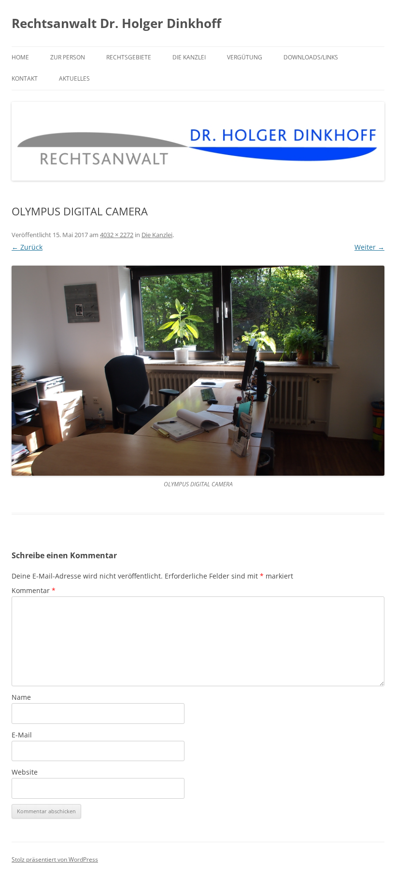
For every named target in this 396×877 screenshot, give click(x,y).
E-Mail (22, 734)
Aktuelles (74, 78)
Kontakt (25, 78)
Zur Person (67, 57)
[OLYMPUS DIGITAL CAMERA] (198, 371)
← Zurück (27, 247)
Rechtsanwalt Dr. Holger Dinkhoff (116, 23)
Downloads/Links (310, 57)
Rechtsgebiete (128, 57)
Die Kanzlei (189, 57)
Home (20, 57)
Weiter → (369, 247)
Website (25, 772)
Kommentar (34, 590)
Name (21, 697)
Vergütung (244, 57)
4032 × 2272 (116, 234)
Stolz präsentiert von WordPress (55, 859)
